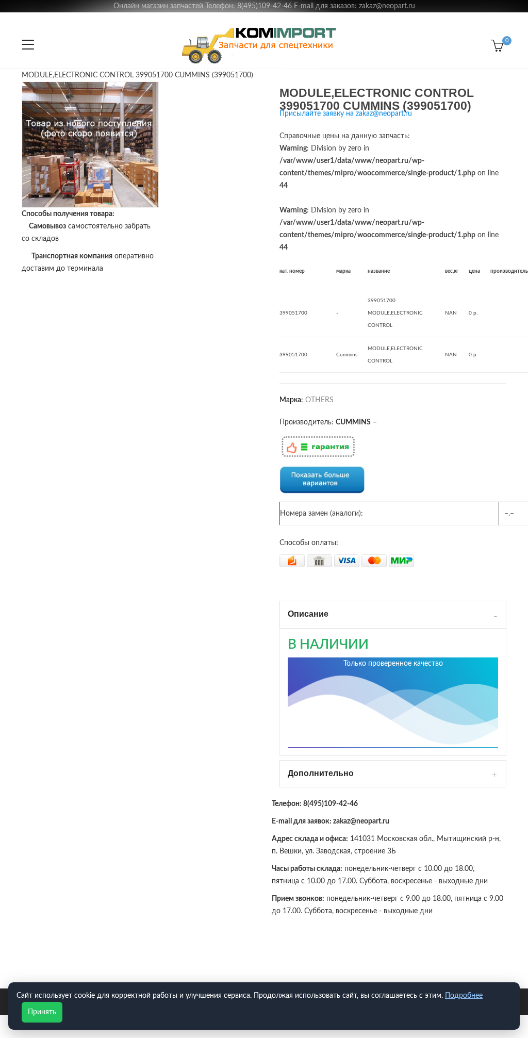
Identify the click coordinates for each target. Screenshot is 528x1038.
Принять (42, 1012)
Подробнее (464, 995)
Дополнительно (321, 773)
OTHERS (319, 400)
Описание (308, 613)
